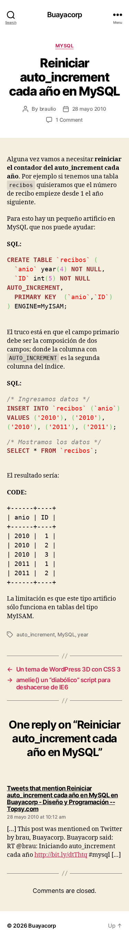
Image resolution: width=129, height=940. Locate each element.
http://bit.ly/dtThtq (60, 855)
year (82, 634)
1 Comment (69, 120)
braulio (48, 109)
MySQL (64, 45)
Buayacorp (64, 14)
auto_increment (36, 634)
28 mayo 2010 (89, 109)
